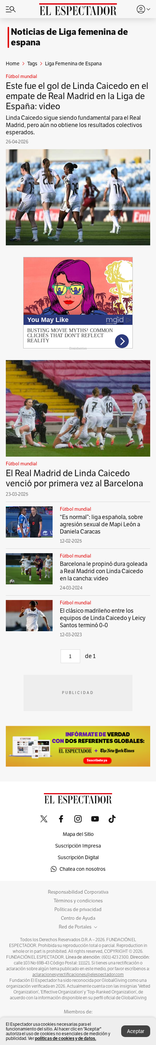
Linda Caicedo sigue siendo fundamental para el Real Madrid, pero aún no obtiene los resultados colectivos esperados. (74, 125)
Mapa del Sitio (78, 834)
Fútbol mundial (21, 76)
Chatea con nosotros (82, 869)
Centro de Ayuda (78, 918)
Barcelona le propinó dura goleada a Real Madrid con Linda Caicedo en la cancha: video (103, 571)
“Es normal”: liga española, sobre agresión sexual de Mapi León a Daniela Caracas (101, 524)
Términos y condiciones (78, 900)
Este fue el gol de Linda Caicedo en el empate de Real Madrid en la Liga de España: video (77, 96)
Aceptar (135, 1031)
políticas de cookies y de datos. (65, 1038)
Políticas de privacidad (78, 909)
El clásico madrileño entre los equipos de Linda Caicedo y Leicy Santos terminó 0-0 (102, 618)
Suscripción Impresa (78, 845)
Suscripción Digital (78, 857)
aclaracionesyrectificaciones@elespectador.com (78, 974)
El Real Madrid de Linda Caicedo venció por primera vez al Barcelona (74, 478)
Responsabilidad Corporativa (78, 892)
